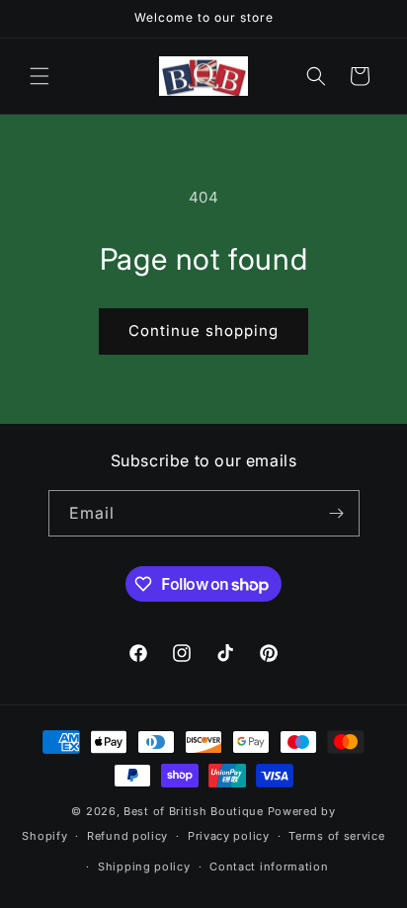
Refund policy (127, 836)
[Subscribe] (337, 513)
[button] (39, 76)
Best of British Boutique (193, 811)
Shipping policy (144, 866)
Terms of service (336, 836)
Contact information (268, 866)
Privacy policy (229, 836)
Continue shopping (203, 330)
